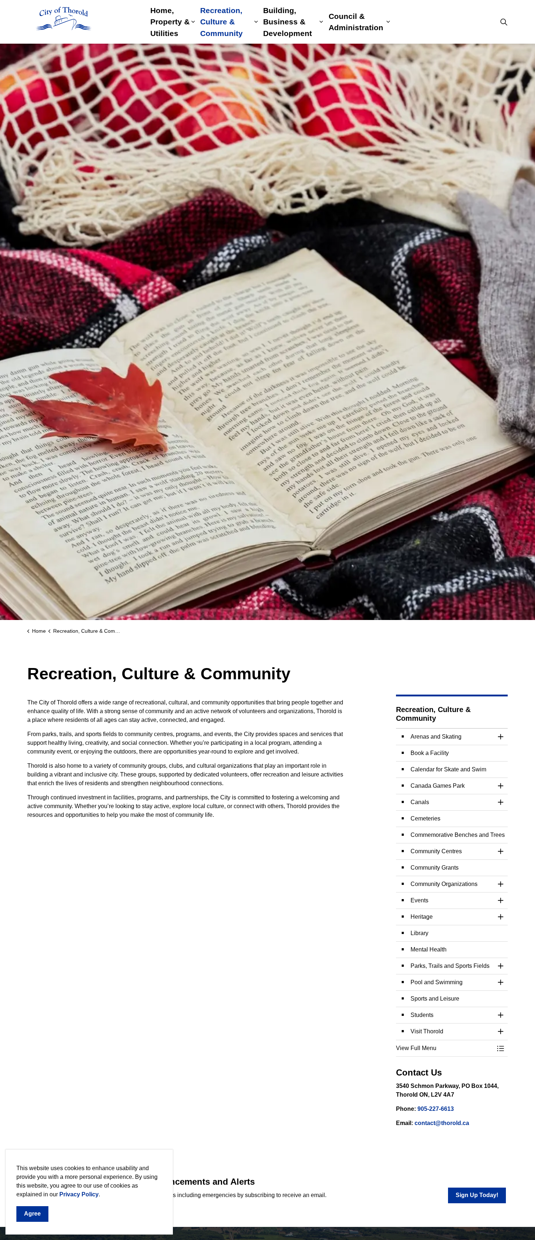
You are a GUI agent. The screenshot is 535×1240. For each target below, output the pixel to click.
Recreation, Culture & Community (221, 21)
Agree (32, 1214)
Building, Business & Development (287, 21)
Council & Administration (356, 22)
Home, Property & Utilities (170, 21)
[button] (445, 1048)
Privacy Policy (79, 1194)
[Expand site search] (504, 22)
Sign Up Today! (477, 1195)
